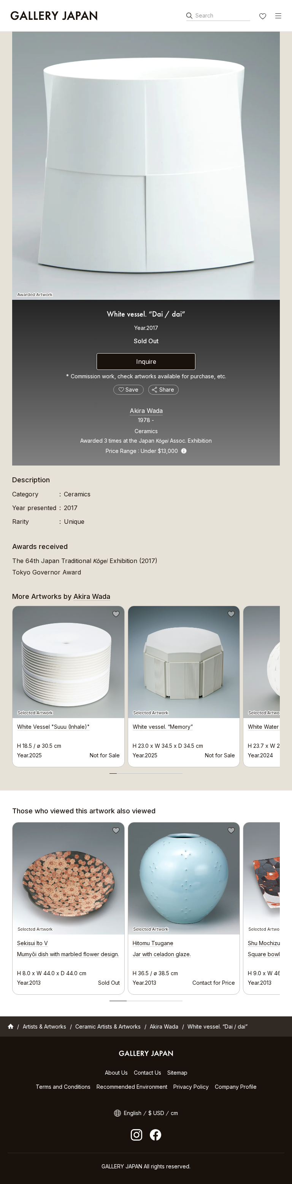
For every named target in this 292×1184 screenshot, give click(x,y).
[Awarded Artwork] (146, 166)
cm (174, 1113)
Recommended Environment (132, 1086)
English (132, 1113)
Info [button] (184, 451)
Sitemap (177, 1072)
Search (204, 15)
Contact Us (147, 1072)
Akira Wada (146, 410)
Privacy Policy (191, 1086)
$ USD (156, 1113)
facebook (155, 1135)
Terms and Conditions (63, 1086)
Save (115, 615)
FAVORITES (263, 17)
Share (166, 389)
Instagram (136, 1135)
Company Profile (236, 1086)
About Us (116, 1072)
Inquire (146, 361)
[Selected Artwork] (68, 878)
